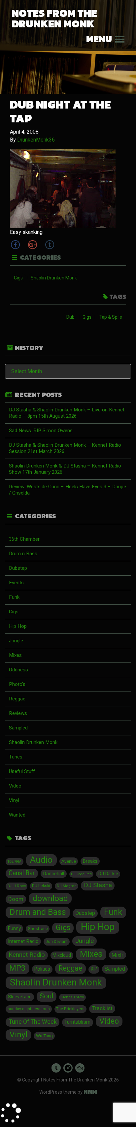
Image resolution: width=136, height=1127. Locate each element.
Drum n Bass (23, 553)
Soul (46, 996)
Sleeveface (20, 996)
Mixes (15, 655)
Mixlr (117, 955)
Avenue (68, 861)
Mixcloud (61, 955)
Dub (70, 317)
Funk (14, 597)
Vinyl (14, 800)
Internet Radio (23, 941)
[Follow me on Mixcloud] (80, 1068)
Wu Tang (44, 1036)
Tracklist (102, 1009)
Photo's (17, 684)
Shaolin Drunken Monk (54, 277)
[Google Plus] (32, 244)
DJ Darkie (108, 873)
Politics (42, 969)
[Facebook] (15, 244)
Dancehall (53, 873)
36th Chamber (24, 539)
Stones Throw (72, 997)
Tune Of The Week (33, 1021)
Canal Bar (22, 873)
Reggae (17, 698)
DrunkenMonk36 (36, 140)
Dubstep (18, 568)
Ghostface (38, 929)
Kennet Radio (27, 954)
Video (15, 785)
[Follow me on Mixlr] (68, 1068)
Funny (14, 928)
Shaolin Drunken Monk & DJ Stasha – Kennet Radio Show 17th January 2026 (65, 469)
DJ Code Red (81, 874)
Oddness (18, 669)
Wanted (17, 815)
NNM (90, 1091)
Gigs (18, 277)
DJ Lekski (41, 886)
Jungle (16, 640)
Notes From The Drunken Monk (54, 18)
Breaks (90, 861)
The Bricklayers (70, 1009)
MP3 (17, 968)
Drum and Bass (38, 912)
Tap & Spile (110, 317)
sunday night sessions (29, 1009)
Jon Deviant (57, 942)
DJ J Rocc (17, 886)
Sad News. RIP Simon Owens (41, 430)
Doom (15, 899)
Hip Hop (18, 626)
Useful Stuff (22, 771)
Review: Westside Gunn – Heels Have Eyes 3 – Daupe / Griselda (67, 490)
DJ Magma (67, 886)
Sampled (18, 727)
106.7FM (14, 861)
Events (16, 582)
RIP (94, 969)
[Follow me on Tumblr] (56, 1068)
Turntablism (77, 1022)
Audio (41, 860)
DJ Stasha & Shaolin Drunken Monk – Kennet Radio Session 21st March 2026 (65, 448)
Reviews (18, 713)
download (50, 898)
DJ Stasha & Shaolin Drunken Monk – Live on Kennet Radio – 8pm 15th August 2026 (66, 413)
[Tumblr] (49, 244)
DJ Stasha (98, 885)
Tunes (15, 756)
